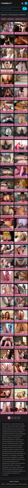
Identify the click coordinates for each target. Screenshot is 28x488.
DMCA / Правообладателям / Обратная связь (14, 484)
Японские (10, 19)
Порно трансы (14, 481)
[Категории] (26, 3)
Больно (4, 19)
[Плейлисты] (22, 3)
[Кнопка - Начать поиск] (24, 8)
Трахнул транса (20, 19)
